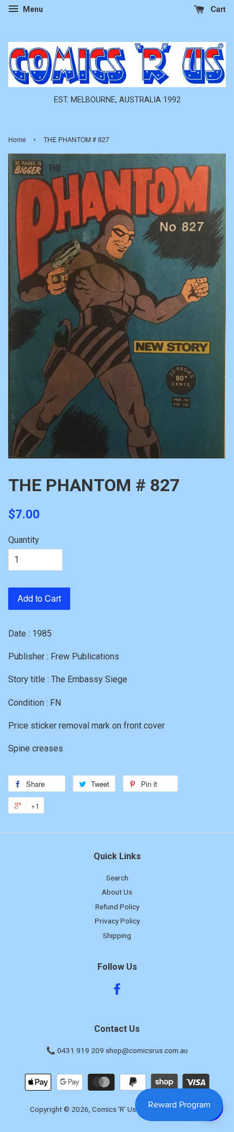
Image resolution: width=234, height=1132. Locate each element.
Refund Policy (117, 906)
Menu (32, 9)
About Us (117, 892)
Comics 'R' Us (114, 1109)
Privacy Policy (117, 920)
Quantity (23, 540)
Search (117, 877)
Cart (217, 8)
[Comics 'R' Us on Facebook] (117, 991)
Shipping (117, 935)
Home (17, 139)
